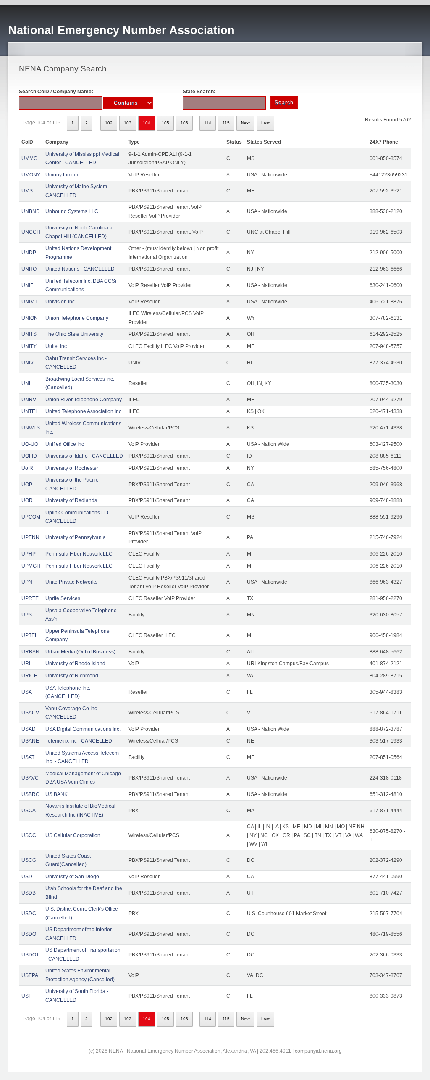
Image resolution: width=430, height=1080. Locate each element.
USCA (28, 811)
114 (207, 123)
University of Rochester (71, 468)
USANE (30, 741)
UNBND (30, 211)
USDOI (29, 934)
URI (25, 663)
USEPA (29, 975)
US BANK (56, 794)
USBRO (30, 794)
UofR (27, 468)
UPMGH (30, 566)
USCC (28, 835)
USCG (28, 860)
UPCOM (30, 517)
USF (26, 996)
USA (26, 692)
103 (127, 123)
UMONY (30, 175)
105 (165, 123)
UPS (26, 615)
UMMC (29, 158)
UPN (26, 582)
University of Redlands (71, 500)
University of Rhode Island (75, 663)
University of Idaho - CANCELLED (84, 456)
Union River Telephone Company (83, 400)
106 (184, 123)
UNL (26, 383)
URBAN (30, 652)
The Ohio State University (74, 334)
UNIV (27, 363)
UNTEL (29, 411)
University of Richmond (71, 676)
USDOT (30, 955)
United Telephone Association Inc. (84, 411)
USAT (27, 757)
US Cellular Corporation (72, 835)
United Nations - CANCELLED (80, 269)
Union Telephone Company (76, 318)
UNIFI (27, 285)
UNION (29, 318)
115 (226, 123)
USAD (28, 729)
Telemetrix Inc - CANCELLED (78, 741)
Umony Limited (62, 175)
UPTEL (29, 635)
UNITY (29, 346)
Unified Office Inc (64, 444)
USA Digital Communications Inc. (83, 729)
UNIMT (29, 302)
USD (26, 877)
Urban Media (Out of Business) (80, 652)
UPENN (30, 537)
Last (265, 123)
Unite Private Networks (71, 582)
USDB (28, 893)
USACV (30, 713)
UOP (26, 484)
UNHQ (29, 269)
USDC (28, 914)
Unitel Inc (56, 346)
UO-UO (29, 444)
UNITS (29, 334)
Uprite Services (62, 598)
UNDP (28, 253)
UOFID (29, 456)
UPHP (28, 554)
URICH (29, 676)
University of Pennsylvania (75, 537)
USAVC (30, 778)
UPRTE (30, 598)
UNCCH (30, 232)
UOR (27, 500)
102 (109, 123)
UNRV (28, 400)
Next (245, 123)
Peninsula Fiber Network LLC (79, 554)
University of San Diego (72, 877)
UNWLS (30, 428)
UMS (27, 191)
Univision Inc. (60, 302)
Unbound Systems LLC (71, 211)
